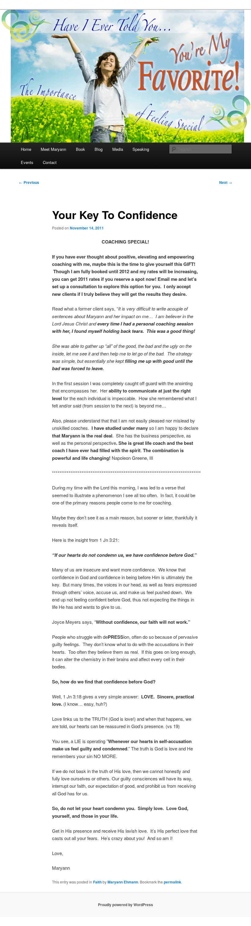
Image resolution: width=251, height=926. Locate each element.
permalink (172, 882)
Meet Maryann (53, 149)
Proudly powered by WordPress (125, 904)
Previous (29, 182)
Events (27, 162)
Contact (50, 162)
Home (26, 149)
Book (80, 149)
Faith (97, 882)
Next (225, 182)
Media (117, 149)
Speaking (141, 149)
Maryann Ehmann (122, 882)
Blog (99, 149)
